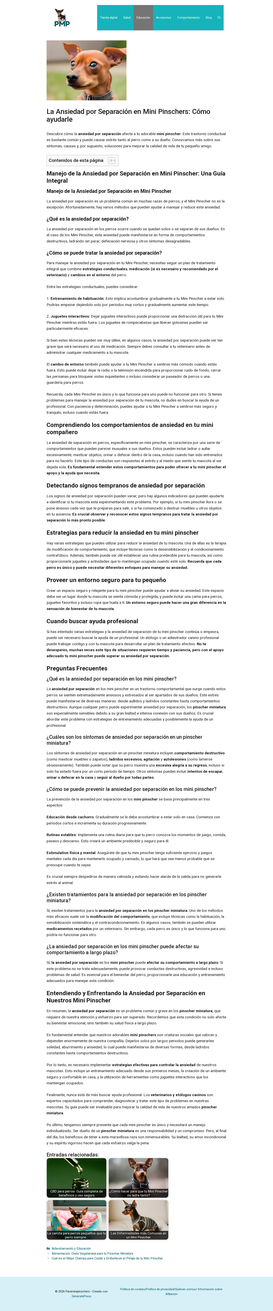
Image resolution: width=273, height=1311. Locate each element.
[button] (219, 17)
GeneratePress (81, 1296)
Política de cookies (132, 1289)
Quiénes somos (185, 1289)
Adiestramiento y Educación (71, 1248)
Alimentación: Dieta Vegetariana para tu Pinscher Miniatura (92, 1253)
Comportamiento (188, 17)
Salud (127, 17)
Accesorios (163, 17)
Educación (143, 17)
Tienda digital (108, 17)
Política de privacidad (160, 1289)
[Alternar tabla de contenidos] (109, 160)
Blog (209, 17)
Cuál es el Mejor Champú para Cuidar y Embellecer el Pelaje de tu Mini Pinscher (107, 1258)
